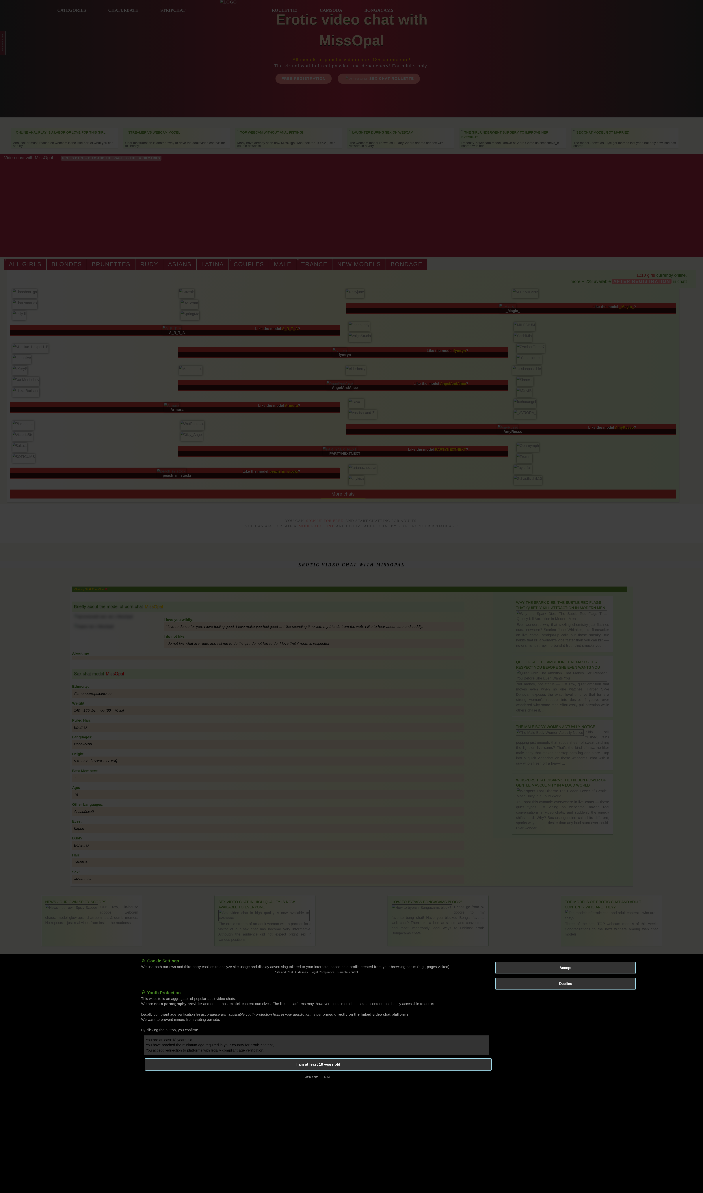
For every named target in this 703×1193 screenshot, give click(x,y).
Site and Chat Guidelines (291, 972)
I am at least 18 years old (318, 1064)
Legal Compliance (322, 972)
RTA (327, 1077)
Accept (565, 968)
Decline (565, 984)
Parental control (347, 972)
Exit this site (310, 1077)
